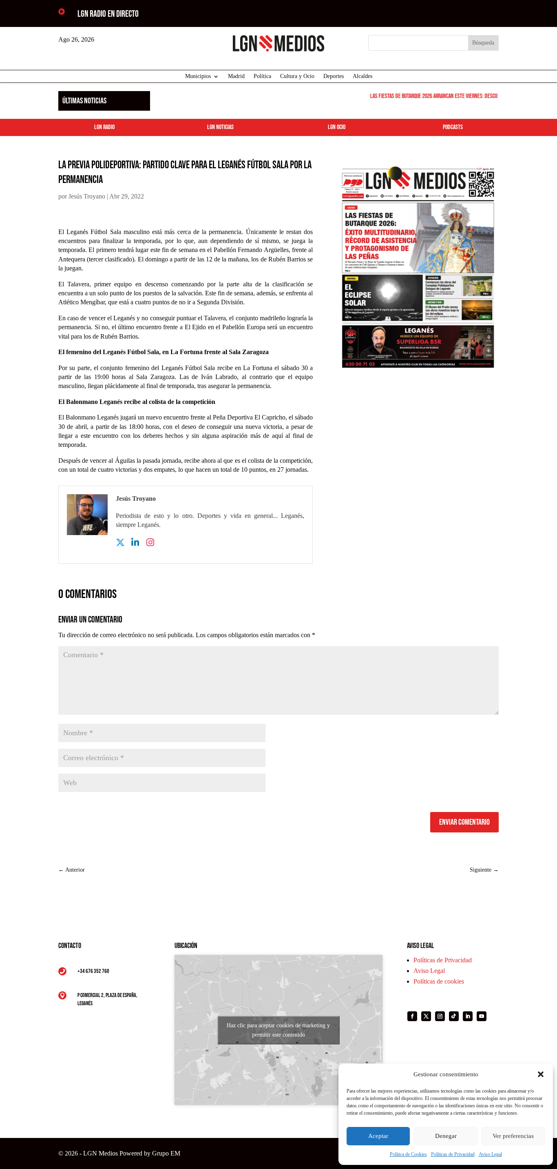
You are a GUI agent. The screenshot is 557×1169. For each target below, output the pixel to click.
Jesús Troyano (87, 196)
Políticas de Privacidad (453, 1154)
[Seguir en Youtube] (481, 1016)
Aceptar (378, 1136)
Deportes (333, 76)
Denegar (446, 1136)
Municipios (198, 76)
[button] (541, 1074)
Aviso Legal (490, 1154)
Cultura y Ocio (297, 76)
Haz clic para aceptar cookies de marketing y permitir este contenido (278, 1030)
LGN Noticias (220, 127)
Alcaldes (362, 76)
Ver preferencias (513, 1136)
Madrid (236, 76)
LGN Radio (104, 127)
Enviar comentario (464, 822)
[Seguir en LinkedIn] (467, 1016)
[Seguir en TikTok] (454, 1016)
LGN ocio (336, 127)
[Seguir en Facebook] (412, 1016)
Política (262, 76)
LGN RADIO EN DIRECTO (108, 14)
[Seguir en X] (426, 1016)
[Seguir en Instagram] (440, 1016)
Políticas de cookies (438, 981)
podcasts (453, 127)
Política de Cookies (408, 1154)
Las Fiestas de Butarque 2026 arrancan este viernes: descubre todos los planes (450, 96)
